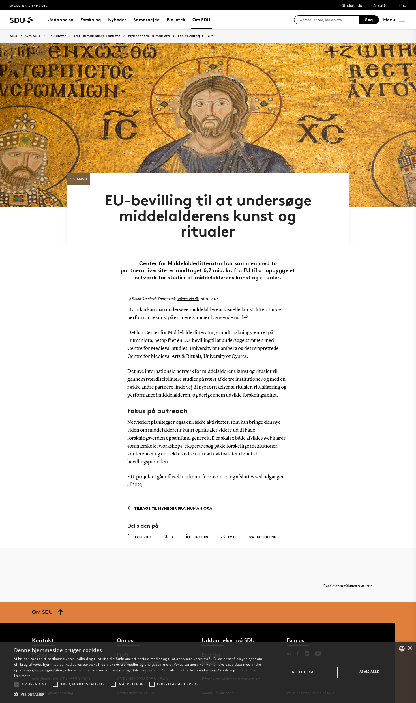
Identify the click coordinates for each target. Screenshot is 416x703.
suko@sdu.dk (188, 299)
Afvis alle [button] (369, 671)
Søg (369, 19)
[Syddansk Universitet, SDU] (21, 20)
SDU (13, 36)
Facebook (143, 537)
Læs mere (22, 675)
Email (232, 537)
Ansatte (380, 5)
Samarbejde (146, 19)
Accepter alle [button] (305, 672)
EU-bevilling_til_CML (196, 36)
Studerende (352, 5)
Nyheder (117, 19)
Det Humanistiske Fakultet (97, 36)
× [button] (410, 648)
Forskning (90, 19)
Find (402, 5)
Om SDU (201, 19)
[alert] (208, 672)
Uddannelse (60, 19)
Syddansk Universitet (28, 5)
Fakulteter (57, 36)
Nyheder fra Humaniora (149, 36)
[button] (16, 684)
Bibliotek (176, 19)
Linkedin (201, 537)
